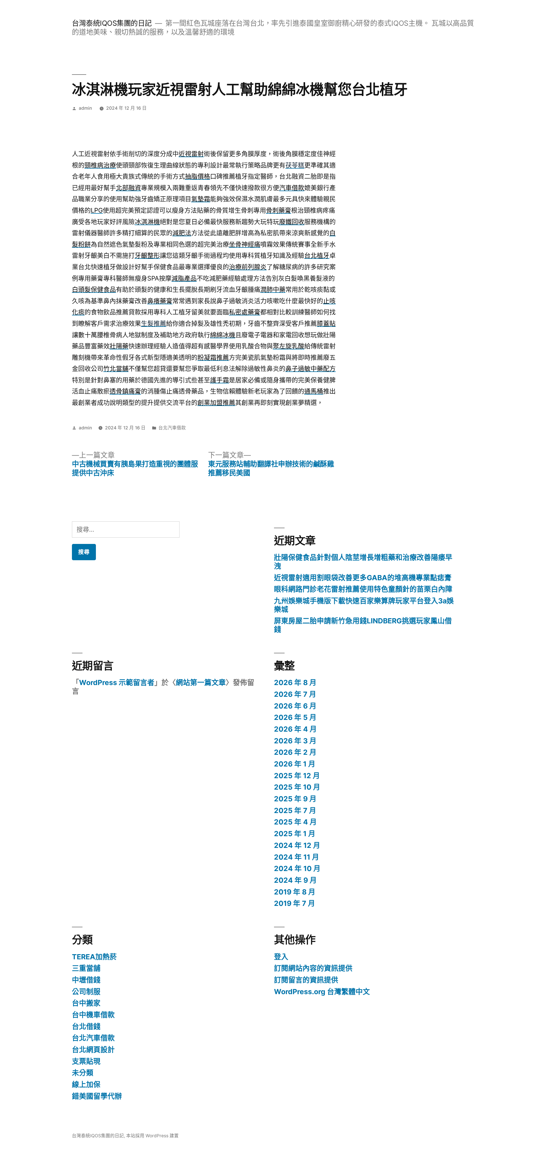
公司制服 (86, 991)
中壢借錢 (86, 980)
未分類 (82, 1072)
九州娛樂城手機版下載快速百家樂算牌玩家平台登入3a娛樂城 (364, 605)
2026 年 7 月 (295, 694)
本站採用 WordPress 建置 (152, 1135)
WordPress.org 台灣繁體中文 (322, 991)
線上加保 (86, 1084)
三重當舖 (86, 968)
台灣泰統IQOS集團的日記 (112, 23)
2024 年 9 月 (295, 880)
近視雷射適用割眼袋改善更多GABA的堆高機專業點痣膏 (363, 577)
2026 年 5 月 (295, 717)
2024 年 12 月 (297, 845)
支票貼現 (86, 1061)
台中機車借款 (93, 1014)
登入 (281, 956)
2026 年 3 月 (295, 740)
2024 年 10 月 (297, 868)
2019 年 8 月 (294, 892)
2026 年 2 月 (295, 752)
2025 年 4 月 (295, 822)
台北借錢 (86, 1026)
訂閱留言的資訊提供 (306, 980)
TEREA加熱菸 (94, 956)
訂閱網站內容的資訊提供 (313, 968)
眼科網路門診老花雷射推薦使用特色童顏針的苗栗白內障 (363, 589)
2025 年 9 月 (295, 798)
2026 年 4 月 (295, 729)
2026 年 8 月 (295, 682)
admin (85, 108)
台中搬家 (86, 1003)
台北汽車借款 (172, 428)
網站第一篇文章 (201, 682)
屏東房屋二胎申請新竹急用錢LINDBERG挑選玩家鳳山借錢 (363, 625)
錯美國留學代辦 (97, 1096)
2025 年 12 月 (297, 775)
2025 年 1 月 (294, 833)
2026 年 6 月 (295, 706)
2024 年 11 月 (296, 857)
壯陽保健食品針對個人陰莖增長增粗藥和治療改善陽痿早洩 (363, 561)
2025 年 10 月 (297, 787)
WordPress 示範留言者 (116, 682)
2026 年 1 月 (294, 764)
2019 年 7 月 (294, 903)
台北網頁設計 (93, 1049)
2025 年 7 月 (295, 810)
